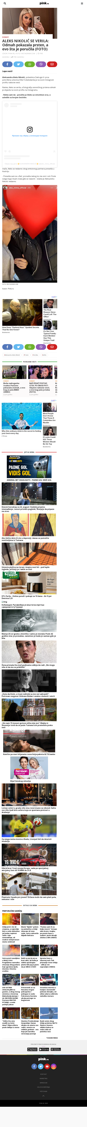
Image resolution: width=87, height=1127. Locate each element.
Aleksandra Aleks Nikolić (12, 355)
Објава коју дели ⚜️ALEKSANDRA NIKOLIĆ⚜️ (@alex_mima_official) (30, 164)
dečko (44, 355)
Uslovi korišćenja (43, 1087)
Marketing (43, 1078)
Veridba (35, 355)
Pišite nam (43, 1091)
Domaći (5, 37)
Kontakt (43, 1074)
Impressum (43, 1083)
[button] (5, 376)
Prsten (26, 355)
